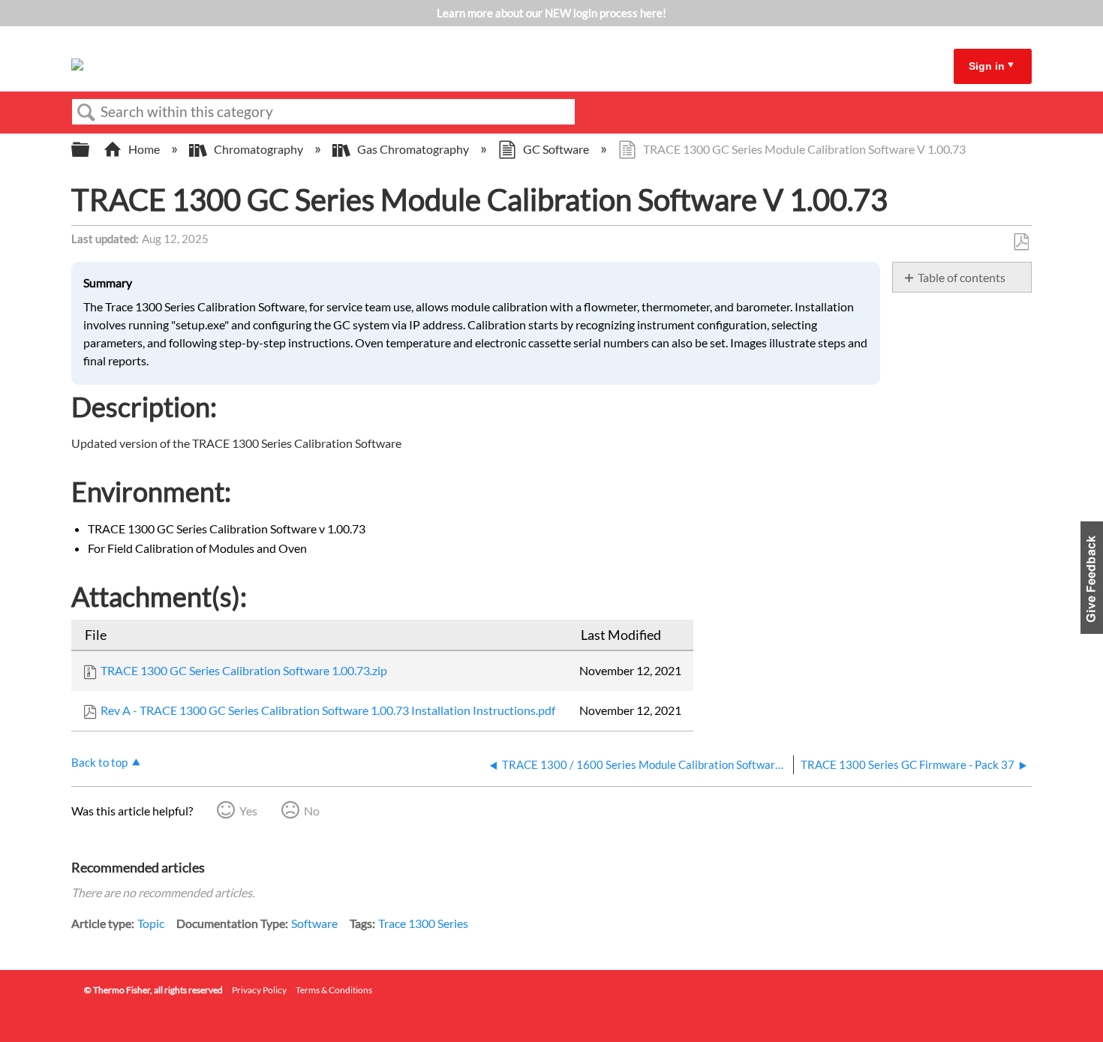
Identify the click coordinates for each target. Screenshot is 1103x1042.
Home (144, 149)
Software (314, 923)
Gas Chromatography (413, 149)
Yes (248, 810)
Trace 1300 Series (423, 923)
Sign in (987, 66)
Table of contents (961, 277)
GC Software (556, 149)
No (312, 810)
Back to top (99, 762)
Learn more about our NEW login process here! (551, 13)
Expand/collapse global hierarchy (90, 150)
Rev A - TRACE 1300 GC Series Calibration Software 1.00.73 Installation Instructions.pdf (328, 710)
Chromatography (258, 149)
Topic (150, 923)
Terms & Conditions (334, 989)
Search (86, 112)
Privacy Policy (259, 989)
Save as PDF (1021, 242)
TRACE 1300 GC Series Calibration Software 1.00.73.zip (244, 670)
